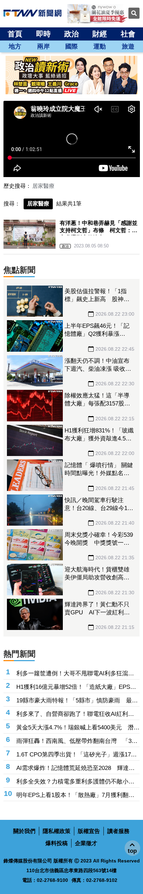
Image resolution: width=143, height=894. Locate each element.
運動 (99, 46)
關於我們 (24, 831)
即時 (43, 34)
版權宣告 (89, 831)
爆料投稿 (56, 843)
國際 (71, 46)
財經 (99, 34)
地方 (15, 46)
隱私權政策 (56, 831)
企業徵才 (86, 843)
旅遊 (128, 46)
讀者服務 (118, 831)
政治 (71, 34)
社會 (128, 34)
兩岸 (43, 46)
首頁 (15, 34)
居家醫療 (43, 186)
